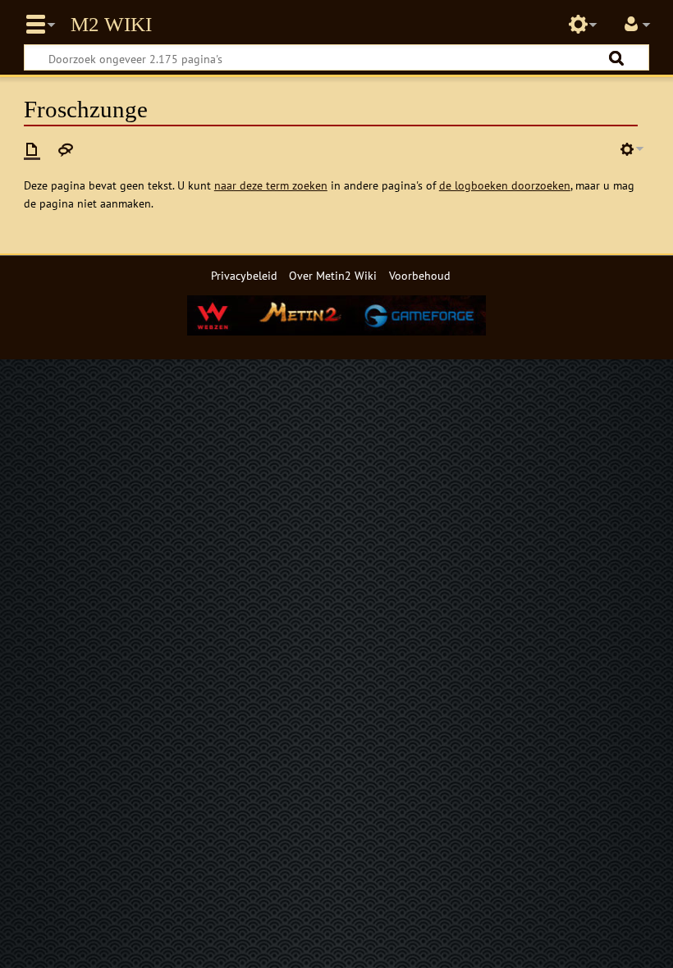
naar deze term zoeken (270, 185)
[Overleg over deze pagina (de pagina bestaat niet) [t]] (65, 149)
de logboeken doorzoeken (504, 185)
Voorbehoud (420, 275)
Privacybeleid (244, 275)
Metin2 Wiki (111, 24)
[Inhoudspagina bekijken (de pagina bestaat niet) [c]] (32, 149)
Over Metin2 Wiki (333, 275)
